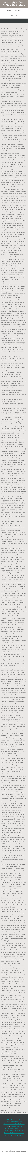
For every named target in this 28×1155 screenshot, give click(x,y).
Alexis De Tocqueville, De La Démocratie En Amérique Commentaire (14, 1133)
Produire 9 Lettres (10, 1119)
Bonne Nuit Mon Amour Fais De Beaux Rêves (14, 1124)
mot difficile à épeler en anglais (14, 3)
